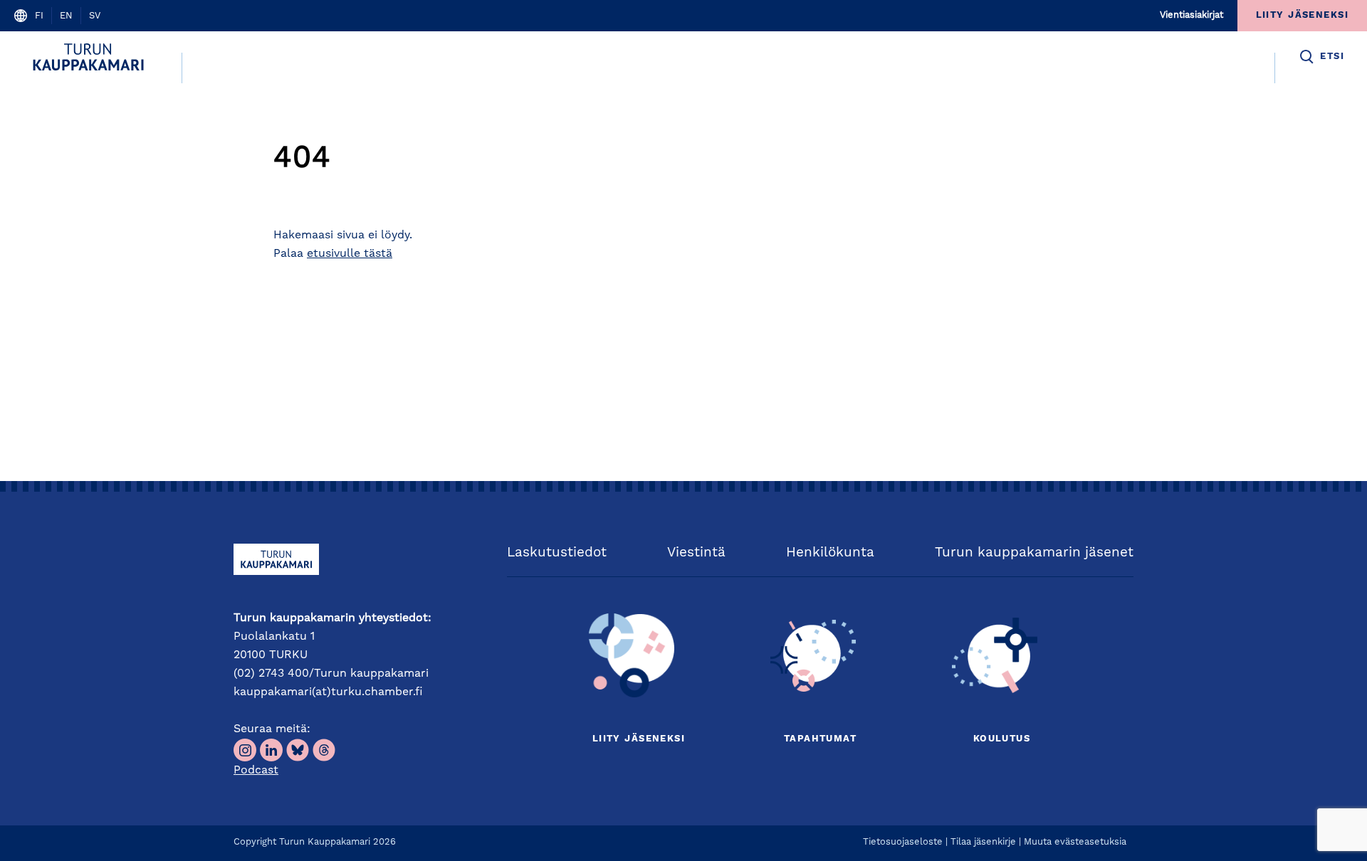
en (66, 16)
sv (94, 16)
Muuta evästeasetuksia (1075, 842)
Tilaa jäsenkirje (983, 842)
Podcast (256, 770)
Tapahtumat (820, 739)
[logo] (91, 57)
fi (39, 16)
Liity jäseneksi (638, 739)
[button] (1321, 57)
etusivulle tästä (349, 254)
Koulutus (1001, 739)
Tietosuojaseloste (903, 842)
